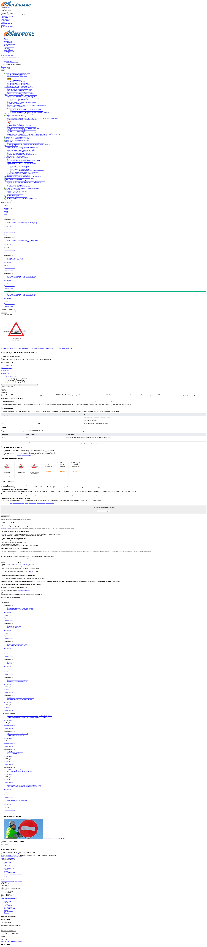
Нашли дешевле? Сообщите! (8, 376)
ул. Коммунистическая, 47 (13, 564)
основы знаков (41, 503)
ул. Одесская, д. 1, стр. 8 (27, 564)
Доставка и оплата (9, 47)
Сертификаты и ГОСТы (10, 865)
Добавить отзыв (5, 516)
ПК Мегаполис (12, 855)
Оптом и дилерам (9, 868)
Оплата (22, 384)
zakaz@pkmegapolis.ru (7, 16)
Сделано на (100, 511)
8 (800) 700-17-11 (5, 19)
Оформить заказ (5, 941)
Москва (31, 571)
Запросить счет (5, 528)
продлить (112, 507)
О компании (7, 36)
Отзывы (17, 384)
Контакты (6, 48)
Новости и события (9, 44)
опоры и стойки (50, 503)
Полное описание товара (7, 384)
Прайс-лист (7, 876)
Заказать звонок (5, 20)
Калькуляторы (8, 41)
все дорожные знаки (16, 503)
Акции (6, 45)
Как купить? (35, 384)
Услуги (6, 39)
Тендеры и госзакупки (10, 866)
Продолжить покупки (17, 941)
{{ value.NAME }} (9, 365)
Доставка (28, 384)
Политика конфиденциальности (13, 874)
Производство (8, 42)
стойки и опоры (26, 455)
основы (19, 455)
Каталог (6, 38)
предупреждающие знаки (29, 503)
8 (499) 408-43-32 (5, 17)
